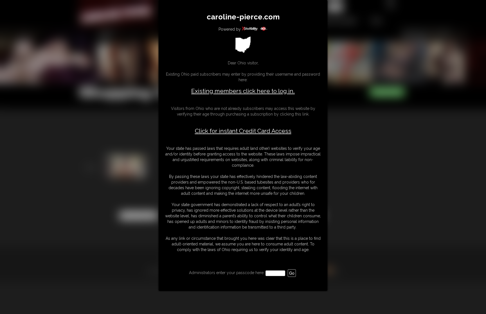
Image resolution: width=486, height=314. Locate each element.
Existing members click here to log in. (243, 90)
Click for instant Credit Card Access (243, 131)
